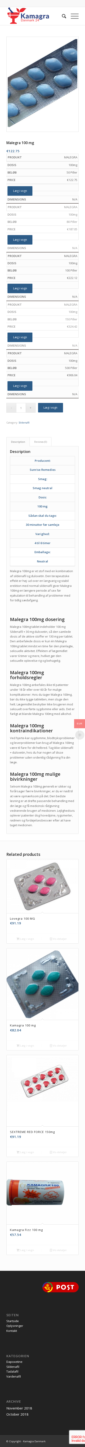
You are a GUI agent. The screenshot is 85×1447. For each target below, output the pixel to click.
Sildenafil (24, 422)
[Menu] (72, 16)
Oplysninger (14, 1326)
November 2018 (19, 1408)
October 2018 (17, 1414)
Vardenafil (13, 1376)
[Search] (61, 16)
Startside (12, 1321)
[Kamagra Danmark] (35, 16)
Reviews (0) (40, 441)
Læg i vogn (20, 191)
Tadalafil (12, 1371)
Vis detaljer (59, 938)
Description (18, 441)
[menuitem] (61, 16)
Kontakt (11, 1331)
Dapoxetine (14, 1362)
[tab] (18, 441)
